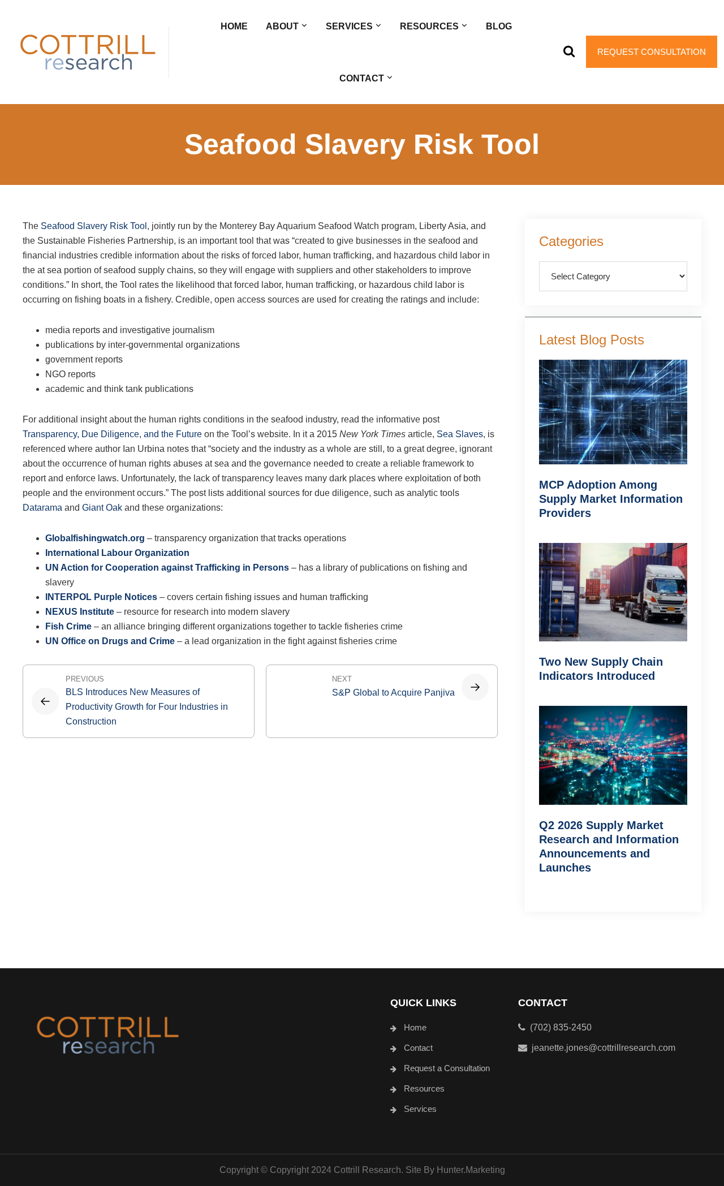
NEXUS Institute (79, 611)
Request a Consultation (447, 1068)
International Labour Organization (117, 553)
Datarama (42, 507)
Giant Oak (102, 507)
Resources (424, 1088)
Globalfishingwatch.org (95, 538)
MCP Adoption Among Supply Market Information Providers (611, 498)
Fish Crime (68, 626)
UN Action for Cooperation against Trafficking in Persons (167, 567)
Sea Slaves (460, 434)
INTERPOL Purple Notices (101, 597)
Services (420, 1109)
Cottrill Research (87, 52)
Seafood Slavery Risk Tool (94, 226)
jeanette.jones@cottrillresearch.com (603, 1048)
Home (415, 1027)
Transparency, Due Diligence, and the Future (112, 434)
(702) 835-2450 (558, 1027)
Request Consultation (651, 52)
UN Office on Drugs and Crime (110, 641)
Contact (418, 1048)
